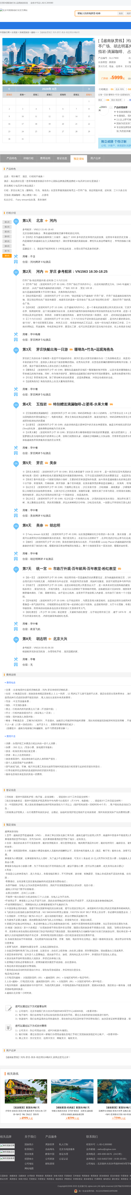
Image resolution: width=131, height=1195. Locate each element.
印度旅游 (124, 1176)
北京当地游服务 (67, 1149)
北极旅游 (22, 1176)
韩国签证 (50, 1179)
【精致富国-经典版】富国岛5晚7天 (72, 1107)
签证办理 (63, 1154)
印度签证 (42, 1179)
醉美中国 (49, 1154)
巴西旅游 (68, 1176)
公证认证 (63, 1159)
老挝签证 (59, 1179)
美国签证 (13, 1179)
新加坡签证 (88, 1179)
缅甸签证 (107, 1179)
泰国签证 (124, 1179)
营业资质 (29, 1154)
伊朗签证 (68, 1179)
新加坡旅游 (104, 1176)
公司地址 (29, 1163)
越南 (33, 32)
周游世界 (49, 1144)
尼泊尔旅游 (115, 1176)
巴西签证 (33, 1179)
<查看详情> (91, 1011)
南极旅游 (13, 1176)
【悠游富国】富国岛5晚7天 (26, 1107)
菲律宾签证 (78, 1179)
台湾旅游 (31, 1176)
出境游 (14, 32)
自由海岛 (49, 1149)
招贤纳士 (29, 1159)
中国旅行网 (5, 32)
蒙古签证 (116, 1179)
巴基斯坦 (98, 1179)
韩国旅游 (85, 1176)
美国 (121, 13)
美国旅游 (48, 1176)
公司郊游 (49, 1159)
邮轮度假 (49, 1163)
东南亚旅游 (24, 32)
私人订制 (63, 1144)
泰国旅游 (94, 1176)
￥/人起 (26, 1118)
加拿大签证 (23, 1179)
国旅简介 (29, 1144)
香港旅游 (40, 1176)
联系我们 (29, 1149)
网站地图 (29, 1168)
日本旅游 (77, 1176)
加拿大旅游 (58, 1176)
